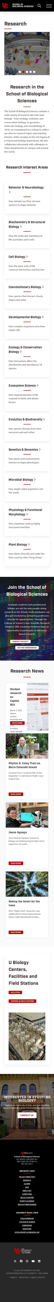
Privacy (13, 1277)
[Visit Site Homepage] (27, 1154)
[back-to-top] (50, 1296)
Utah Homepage (27, 1218)
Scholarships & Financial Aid (27, 1232)
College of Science (27, 1222)
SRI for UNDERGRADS (27, 647)
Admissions (27, 1225)
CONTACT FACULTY (20, 641)
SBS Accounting (27, 1198)
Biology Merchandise (27, 1204)
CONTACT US (27, 1115)
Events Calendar (27, 1201)
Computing (27, 1194)
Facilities (15, 992)
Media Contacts (38, 1277)
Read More (17, 723)
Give (27, 1187)
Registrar (27, 1229)
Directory (27, 1191)
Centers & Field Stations (22, 1001)
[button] (20, 72)
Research (27, 1180)
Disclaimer (43, 1273)
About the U (24, 1277)
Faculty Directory (27, 1177)
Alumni (27, 1184)
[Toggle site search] (39, 6)
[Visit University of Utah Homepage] (5, 5)
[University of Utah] (27, 1251)
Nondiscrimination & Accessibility (21, 1273)
